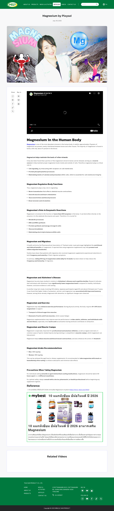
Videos (63, 4)
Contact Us (72, 4)
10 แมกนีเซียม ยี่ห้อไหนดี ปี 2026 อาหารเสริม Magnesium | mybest (49, 390)
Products (34, 4)
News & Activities (46, 4)
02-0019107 (59, 495)
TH (106, 4)
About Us (26, 4)
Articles (57, 4)
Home (26, 487)
